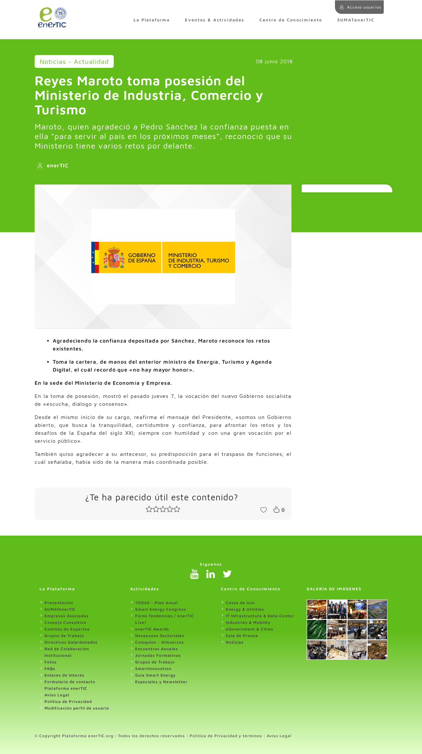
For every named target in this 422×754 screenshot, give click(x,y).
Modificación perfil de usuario (77, 708)
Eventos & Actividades (214, 19)
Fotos (51, 661)
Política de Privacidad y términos (226, 735)
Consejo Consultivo (65, 622)
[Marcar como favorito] (263, 509)
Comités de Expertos (67, 629)
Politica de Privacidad (68, 701)
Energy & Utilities (245, 609)
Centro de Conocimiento (290, 19)
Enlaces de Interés (64, 675)
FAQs (50, 668)
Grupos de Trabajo (64, 635)
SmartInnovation (153, 668)
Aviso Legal (57, 694)
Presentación (59, 602)
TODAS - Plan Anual (156, 602)
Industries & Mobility (248, 622)
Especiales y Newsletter (161, 681)
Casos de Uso (240, 602)
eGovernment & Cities (249, 629)
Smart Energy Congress (160, 609)
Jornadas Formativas (158, 655)
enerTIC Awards (152, 629)
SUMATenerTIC (356, 19)
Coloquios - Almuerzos (159, 642)
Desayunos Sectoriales (159, 635)
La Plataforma (152, 19)
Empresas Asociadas (67, 615)
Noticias (235, 642)
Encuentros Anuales (156, 648)
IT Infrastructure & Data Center (260, 615)
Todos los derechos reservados (151, 735)
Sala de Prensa (242, 635)
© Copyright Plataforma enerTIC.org (74, 735)
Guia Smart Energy (155, 675)
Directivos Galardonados (71, 642)
